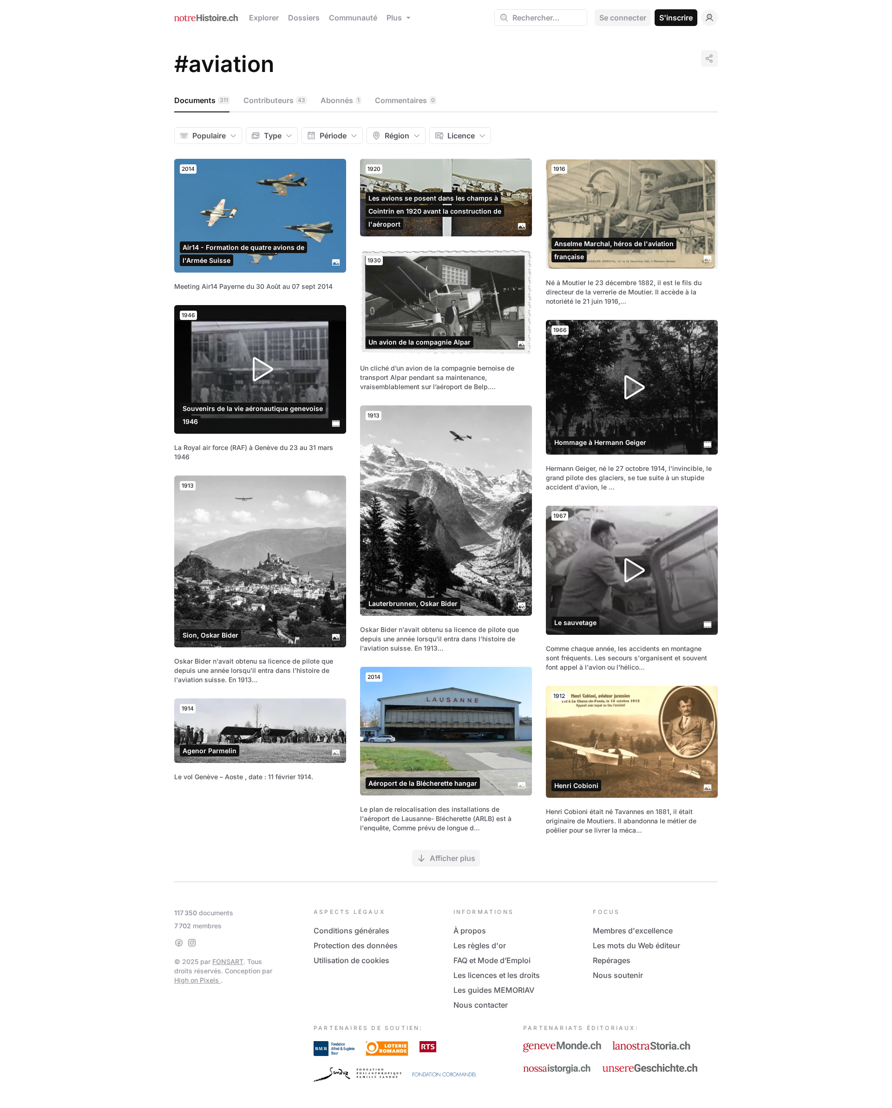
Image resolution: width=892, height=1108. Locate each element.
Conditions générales (351, 930)
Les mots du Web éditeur (636, 945)
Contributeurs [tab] (274, 100)
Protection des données (356, 945)
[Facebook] (179, 942)
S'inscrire (676, 17)
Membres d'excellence (633, 930)
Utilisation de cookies (351, 960)
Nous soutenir (618, 975)
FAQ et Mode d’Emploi (492, 960)
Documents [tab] (201, 100)
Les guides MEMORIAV (493, 990)
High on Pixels (197, 980)
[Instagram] (192, 942)
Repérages (611, 960)
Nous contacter (480, 1005)
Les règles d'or (479, 945)
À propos (469, 930)
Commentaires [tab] (405, 100)
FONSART (227, 961)
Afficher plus (452, 858)
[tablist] (446, 100)
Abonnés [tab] (340, 100)
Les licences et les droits (496, 975)
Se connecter (622, 17)
